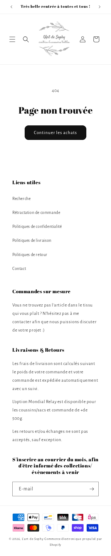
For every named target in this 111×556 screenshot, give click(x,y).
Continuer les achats (55, 132)
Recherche (21, 199)
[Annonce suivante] (99, 7)
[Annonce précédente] (11, 7)
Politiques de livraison (31, 240)
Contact (19, 269)
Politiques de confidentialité (37, 226)
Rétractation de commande (36, 213)
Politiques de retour (29, 255)
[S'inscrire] (91, 489)
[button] (12, 39)
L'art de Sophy (33, 539)
